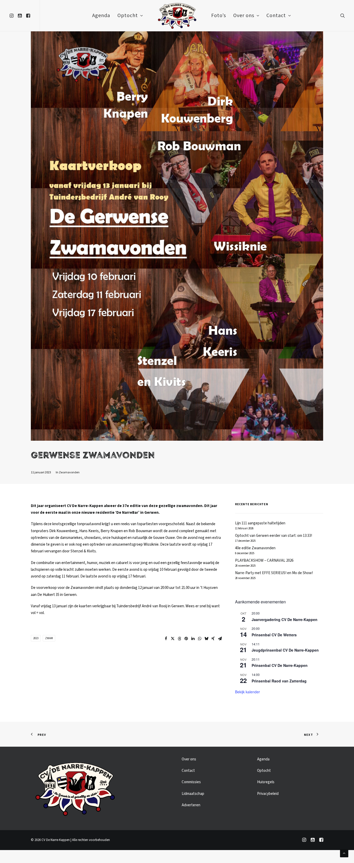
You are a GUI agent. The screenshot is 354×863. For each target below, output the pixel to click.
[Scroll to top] (344, 853)
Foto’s (218, 15)
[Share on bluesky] (206, 639)
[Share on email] (220, 639)
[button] (12, 15)
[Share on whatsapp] (199, 639)
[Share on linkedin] (193, 639)
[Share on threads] (179, 639)
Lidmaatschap (193, 793)
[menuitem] (12, 15)
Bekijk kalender (247, 691)
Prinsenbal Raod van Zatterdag (279, 680)
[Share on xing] (213, 639)
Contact (276, 15)
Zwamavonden (69, 472)
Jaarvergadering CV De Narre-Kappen (284, 619)
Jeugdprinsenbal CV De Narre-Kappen (285, 650)
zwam (49, 638)
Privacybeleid (268, 793)
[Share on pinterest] (186, 639)
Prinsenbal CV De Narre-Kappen (280, 665)
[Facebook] (321, 840)
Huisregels (265, 782)
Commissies (191, 782)
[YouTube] (313, 840)
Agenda (101, 15)
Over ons (243, 15)
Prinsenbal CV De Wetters (274, 634)
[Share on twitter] (172, 639)
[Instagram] (304, 840)
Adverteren (191, 805)
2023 (35, 638)
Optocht (127, 15)
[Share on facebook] (166, 639)
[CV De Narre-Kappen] (177, 15)
